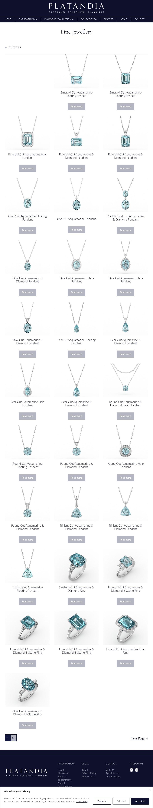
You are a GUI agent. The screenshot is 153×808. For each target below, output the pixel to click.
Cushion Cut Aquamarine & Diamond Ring (76, 589)
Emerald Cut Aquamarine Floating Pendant (76, 94)
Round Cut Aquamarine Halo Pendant (125, 465)
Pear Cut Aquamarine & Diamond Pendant (126, 342)
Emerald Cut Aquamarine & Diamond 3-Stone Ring (125, 589)
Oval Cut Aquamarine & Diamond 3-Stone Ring (27, 713)
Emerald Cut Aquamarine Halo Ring (125, 651)
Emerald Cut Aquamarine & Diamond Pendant (76, 156)
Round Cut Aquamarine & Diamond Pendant (76, 465)
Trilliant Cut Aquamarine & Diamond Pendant (76, 527)
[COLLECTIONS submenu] (96, 19)
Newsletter (63, 773)
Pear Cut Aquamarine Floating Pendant (76, 342)
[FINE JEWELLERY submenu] (36, 19)
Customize (102, 801)
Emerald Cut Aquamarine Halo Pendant (27, 156)
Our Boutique (113, 776)
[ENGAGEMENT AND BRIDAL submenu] (73, 19)
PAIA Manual (88, 776)
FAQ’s (61, 770)
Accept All (140, 801)
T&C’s (85, 770)
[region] (76, 797)
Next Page (139, 738)
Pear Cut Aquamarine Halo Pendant (28, 403)
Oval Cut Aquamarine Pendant (76, 219)
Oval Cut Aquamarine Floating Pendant (27, 218)
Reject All (121, 801)
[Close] (150, 789)
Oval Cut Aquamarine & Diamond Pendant (27, 280)
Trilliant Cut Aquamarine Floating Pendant (27, 589)
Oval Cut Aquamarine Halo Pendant (76, 280)
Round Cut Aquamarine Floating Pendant (27, 465)
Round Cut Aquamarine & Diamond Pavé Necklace (125, 403)
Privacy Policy (89, 773)
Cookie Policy (82, 802)
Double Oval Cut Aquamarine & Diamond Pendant (125, 218)
